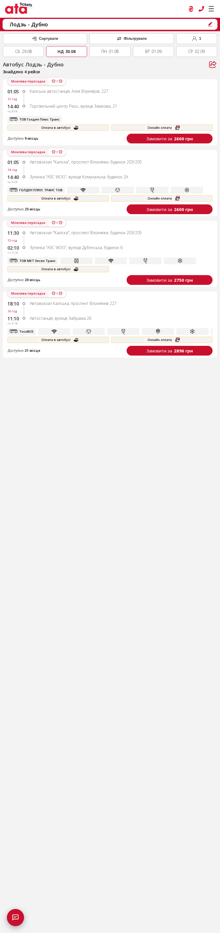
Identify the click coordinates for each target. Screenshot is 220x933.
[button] (110, 112)
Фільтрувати (135, 38)
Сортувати (48, 38)
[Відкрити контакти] (15, 917)
